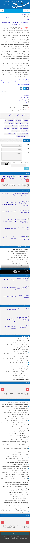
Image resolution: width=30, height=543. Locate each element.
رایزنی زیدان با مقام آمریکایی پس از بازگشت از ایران (17, 349)
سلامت (27, 515)
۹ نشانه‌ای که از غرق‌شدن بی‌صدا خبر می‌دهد (9, 394)
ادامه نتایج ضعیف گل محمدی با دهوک (20, 375)
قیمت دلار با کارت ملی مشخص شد (9, 212)
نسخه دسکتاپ (15, 534)
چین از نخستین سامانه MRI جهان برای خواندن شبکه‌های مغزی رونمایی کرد (15, 442)
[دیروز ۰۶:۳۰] (8, 521)
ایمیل (27, 149)
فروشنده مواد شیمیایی (10, 133)
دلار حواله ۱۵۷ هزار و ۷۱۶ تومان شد (20, 253)
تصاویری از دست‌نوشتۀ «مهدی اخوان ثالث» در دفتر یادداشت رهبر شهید (16, 449)
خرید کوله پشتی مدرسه (22, 136)
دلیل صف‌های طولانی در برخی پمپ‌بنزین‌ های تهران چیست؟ (9, 220)
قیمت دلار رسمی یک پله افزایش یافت (20, 263)
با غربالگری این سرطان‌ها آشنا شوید (20, 429)
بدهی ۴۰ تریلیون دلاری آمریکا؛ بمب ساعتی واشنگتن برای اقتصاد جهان (15, 445)
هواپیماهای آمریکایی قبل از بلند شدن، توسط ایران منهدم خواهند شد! (15, 353)
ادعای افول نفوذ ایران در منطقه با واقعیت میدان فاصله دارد (16, 420)
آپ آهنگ (26, 120)
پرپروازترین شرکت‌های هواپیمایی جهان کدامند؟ (18, 416)
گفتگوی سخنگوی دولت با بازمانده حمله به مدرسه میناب (16, 476)
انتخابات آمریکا (11, 115)
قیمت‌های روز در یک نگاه (23, 247)
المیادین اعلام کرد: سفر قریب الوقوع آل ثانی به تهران (17, 361)
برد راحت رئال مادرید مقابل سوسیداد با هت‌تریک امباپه (16, 433)
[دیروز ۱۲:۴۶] (23, 299)
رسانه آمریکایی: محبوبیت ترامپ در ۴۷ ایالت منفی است (16, 500)
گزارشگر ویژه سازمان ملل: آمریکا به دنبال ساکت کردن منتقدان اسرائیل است (15, 487)
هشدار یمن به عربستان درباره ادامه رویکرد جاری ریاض (17, 474)
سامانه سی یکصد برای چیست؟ (21, 452)
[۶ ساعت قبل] (23, 312)
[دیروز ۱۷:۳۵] (23, 281)
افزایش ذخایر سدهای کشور (10, 228)
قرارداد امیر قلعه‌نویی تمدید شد (9, 296)
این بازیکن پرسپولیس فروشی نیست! (10, 280)
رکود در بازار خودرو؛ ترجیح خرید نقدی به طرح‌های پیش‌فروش (23, 185)
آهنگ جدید (6, 128)
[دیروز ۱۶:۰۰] (23, 320)
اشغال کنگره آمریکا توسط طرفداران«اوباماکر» (18, 108)
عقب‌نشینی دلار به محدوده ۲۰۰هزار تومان (19, 257)
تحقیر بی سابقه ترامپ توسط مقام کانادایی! (19, 363)
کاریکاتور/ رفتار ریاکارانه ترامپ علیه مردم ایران (18, 414)
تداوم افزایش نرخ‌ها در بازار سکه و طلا (20, 261)
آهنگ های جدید (24, 128)
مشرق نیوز (17, 4)
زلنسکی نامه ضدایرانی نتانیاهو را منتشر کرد (9, 195)
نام (28, 144)
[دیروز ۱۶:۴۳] (23, 214)
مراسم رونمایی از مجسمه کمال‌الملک (10, 327)
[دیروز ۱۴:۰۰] (23, 329)
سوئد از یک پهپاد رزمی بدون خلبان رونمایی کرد (18, 435)
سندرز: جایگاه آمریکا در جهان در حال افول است (18, 498)
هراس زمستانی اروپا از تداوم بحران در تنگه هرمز (18, 402)
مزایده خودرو (25, 131)
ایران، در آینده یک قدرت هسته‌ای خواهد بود (19, 365)
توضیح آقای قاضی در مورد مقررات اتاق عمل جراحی (17, 425)
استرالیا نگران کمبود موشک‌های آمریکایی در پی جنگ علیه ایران (15, 404)
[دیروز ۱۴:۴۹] (23, 222)
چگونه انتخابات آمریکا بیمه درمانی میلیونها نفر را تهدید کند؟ (15, 23)
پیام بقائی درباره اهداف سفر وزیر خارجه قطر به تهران (17, 484)
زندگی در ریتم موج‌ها (11, 309)
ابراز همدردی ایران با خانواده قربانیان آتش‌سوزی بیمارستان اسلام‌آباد (16, 503)
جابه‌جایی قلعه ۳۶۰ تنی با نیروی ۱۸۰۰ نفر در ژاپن (18, 341)
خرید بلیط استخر (15, 131)
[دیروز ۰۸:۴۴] (23, 239)
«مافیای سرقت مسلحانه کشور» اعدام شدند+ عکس (9, 238)
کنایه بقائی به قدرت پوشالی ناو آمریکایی (20, 464)
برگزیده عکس (26, 306)
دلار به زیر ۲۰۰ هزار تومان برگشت (21, 255)
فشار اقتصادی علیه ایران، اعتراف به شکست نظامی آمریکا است (15, 406)
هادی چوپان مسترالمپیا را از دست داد (9, 288)
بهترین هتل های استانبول (22, 123)
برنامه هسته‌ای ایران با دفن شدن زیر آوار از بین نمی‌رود (16, 458)
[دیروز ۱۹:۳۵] (23, 196)
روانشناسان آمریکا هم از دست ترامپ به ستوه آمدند (16, 110)
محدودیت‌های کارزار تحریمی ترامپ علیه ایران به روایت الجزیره (15, 427)
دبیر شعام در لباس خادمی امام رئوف (20, 347)
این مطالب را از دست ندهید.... (22, 190)
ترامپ (22, 115)
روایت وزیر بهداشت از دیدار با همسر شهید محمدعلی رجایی (15, 468)
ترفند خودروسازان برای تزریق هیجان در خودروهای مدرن (8, 184)
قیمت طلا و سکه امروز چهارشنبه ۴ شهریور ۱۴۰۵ (18, 251)
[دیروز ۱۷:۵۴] (23, 205)
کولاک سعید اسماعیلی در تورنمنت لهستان (19, 356)
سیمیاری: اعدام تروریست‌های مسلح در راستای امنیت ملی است (15, 466)
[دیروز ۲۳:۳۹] (15, 272)
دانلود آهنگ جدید (24, 126)
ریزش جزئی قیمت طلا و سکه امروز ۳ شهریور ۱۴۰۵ (17, 259)
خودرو (27, 173)
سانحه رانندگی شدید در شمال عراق (20, 379)
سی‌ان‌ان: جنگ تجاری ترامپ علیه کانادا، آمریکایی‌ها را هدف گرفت (14, 423)
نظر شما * (26, 153)
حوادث (27, 383)
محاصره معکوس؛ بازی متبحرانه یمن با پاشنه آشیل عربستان (16, 482)
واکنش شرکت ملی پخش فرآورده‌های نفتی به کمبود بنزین (9, 203)
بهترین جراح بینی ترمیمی (11, 126)
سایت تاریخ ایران (9, 120)
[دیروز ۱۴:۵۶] (23, 290)
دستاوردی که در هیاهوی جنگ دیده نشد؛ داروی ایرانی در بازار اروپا (14, 510)
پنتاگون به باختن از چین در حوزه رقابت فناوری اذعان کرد (16, 418)
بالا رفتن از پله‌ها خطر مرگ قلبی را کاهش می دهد (9, 526)
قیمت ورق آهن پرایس (23, 133)
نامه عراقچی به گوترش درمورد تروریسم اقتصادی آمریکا (17, 371)
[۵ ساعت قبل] (22, 521)
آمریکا (17, 115)
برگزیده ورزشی (25, 275)
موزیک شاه (18, 120)
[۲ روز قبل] (22, 179)
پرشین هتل (15, 128)
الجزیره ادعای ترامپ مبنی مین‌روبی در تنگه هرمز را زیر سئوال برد (14, 472)
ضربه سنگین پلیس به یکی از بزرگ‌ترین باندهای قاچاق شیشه (15, 506)
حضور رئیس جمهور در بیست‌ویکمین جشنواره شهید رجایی (10, 319)
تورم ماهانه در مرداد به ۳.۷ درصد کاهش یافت (18, 494)
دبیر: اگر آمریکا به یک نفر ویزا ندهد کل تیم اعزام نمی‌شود (16, 412)
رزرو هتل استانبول (9, 123)
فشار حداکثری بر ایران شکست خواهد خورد (19, 512)
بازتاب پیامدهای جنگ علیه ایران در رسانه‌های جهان (17, 456)
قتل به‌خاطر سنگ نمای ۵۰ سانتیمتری (20, 369)
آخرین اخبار (26, 400)
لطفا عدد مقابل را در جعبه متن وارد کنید (20, 162)
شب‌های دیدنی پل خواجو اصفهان (21, 508)
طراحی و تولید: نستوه (15, 541)
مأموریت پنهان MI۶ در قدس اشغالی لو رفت (19, 490)
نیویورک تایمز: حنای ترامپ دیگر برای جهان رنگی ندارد (17, 454)
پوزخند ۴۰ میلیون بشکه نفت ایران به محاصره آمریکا (17, 345)
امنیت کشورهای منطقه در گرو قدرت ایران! (19, 439)
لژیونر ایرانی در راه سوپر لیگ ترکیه (21, 351)
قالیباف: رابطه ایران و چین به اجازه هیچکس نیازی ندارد (17, 492)
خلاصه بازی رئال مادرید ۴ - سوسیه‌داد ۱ (20, 431)
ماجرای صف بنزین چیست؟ (21, 271)
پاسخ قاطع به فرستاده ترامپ (22, 339)
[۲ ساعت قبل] (22, 388)
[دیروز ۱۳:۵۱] (23, 231)
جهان (25, 11)
